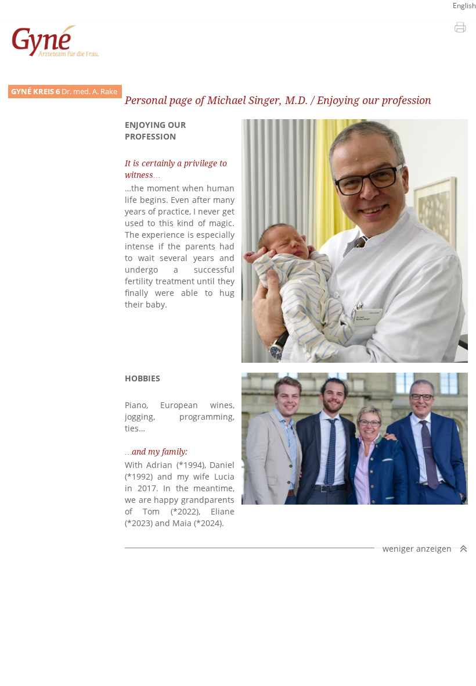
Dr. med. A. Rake (64, 92)
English (464, 5)
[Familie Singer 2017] (354, 501)
